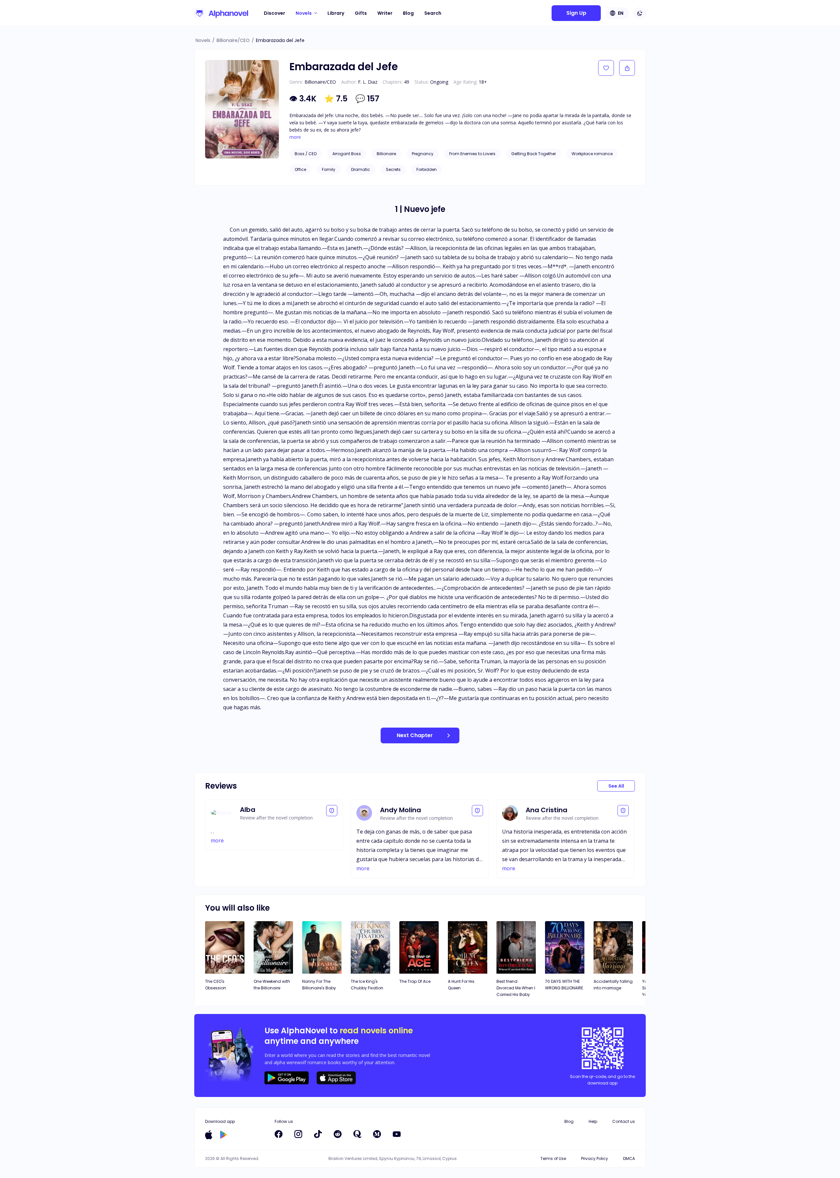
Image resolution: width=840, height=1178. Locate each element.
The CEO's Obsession (215, 985)
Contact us (623, 1121)
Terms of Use (553, 1158)
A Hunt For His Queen (461, 985)
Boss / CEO (306, 153)
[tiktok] (318, 1134)
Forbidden (426, 169)
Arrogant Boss (346, 153)
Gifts (361, 13)
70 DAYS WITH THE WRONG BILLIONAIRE (564, 985)
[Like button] (606, 68)
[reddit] (338, 1134)
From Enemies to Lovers (472, 153)
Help (593, 1121)
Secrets (393, 169)
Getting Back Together (533, 153)
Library (335, 13)
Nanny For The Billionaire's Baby (319, 985)
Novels (203, 40)
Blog (408, 13)
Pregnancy (422, 153)
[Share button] (627, 68)
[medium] (377, 1134)
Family (328, 169)
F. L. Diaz (367, 82)
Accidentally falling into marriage (613, 985)
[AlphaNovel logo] (221, 13)
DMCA (629, 1158)
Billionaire (386, 153)
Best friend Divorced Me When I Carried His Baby (515, 988)
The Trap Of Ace (414, 981)
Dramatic (360, 169)
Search (432, 13)
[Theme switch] (640, 13)
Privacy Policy (594, 1158)
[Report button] (331, 810)
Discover (274, 13)
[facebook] (279, 1134)
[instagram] (298, 1134)
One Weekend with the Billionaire (272, 985)
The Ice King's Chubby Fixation (367, 985)
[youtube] (397, 1134)
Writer (384, 13)
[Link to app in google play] (223, 1135)
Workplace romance (592, 153)
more (295, 137)
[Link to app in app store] (208, 1134)
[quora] (357, 1134)
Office (300, 169)
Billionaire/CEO (233, 40)
